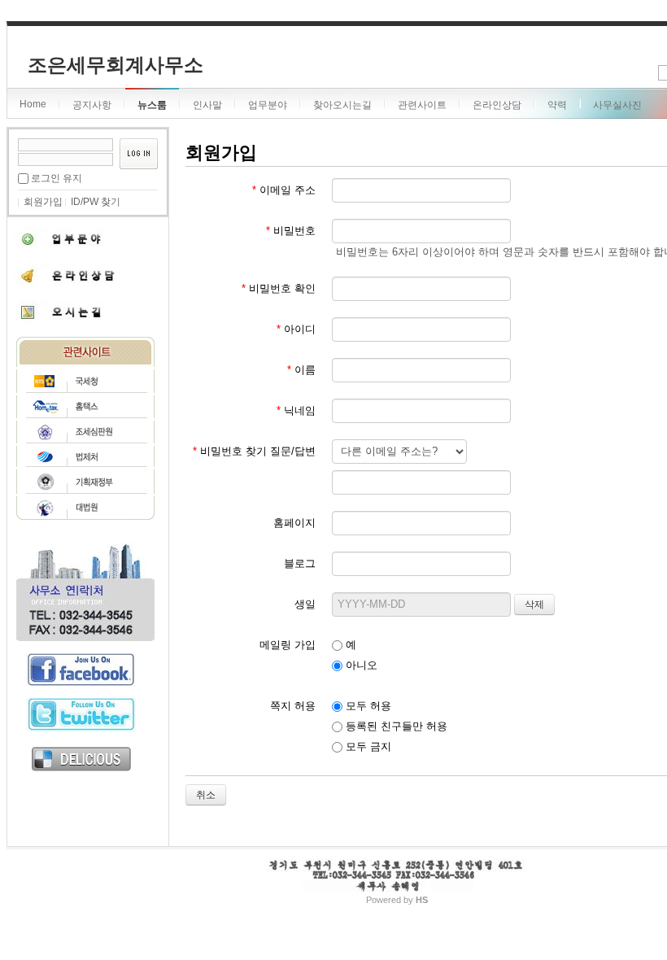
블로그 (300, 563)
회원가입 (43, 201)
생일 (305, 604)
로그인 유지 (56, 178)
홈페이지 (294, 523)
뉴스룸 (152, 105)
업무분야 (267, 105)
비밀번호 (291, 231)
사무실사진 (617, 105)
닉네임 (296, 410)
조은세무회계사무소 (115, 65)
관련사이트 (422, 105)
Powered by (397, 900)
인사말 (207, 105)
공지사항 (91, 105)
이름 (301, 370)
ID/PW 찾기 (95, 201)
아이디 (296, 329)
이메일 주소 (284, 190)
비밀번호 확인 (279, 288)
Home (33, 104)
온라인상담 (497, 105)
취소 (206, 795)
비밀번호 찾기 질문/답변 (254, 451)
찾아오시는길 (342, 105)
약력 (557, 105)
